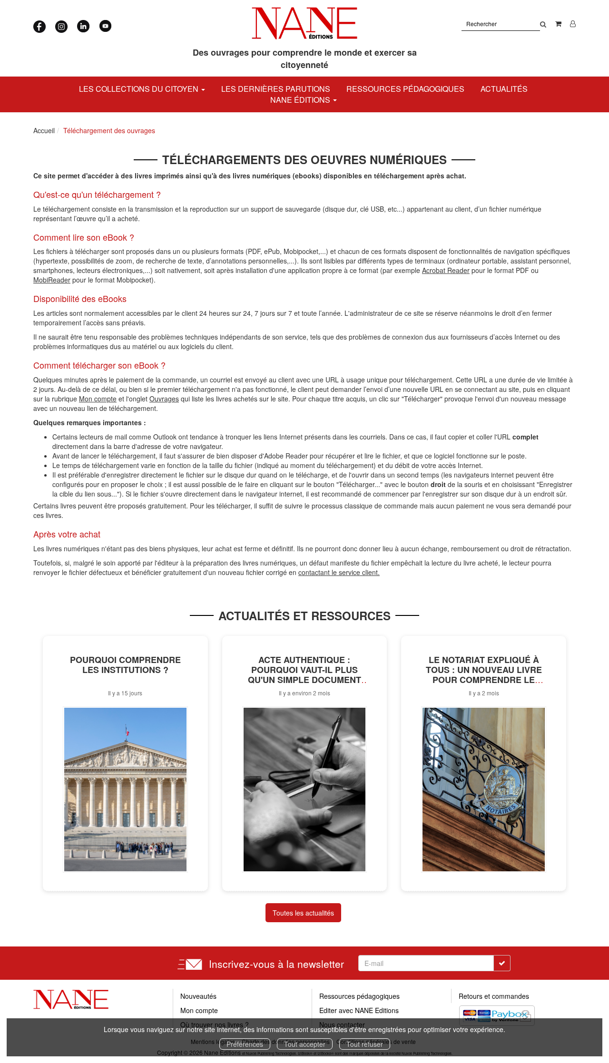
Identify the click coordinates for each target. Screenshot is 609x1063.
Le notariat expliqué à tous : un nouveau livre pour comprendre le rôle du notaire (484, 674)
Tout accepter (304, 1044)
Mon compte (199, 1010)
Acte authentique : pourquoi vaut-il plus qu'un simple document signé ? (304, 674)
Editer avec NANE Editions (359, 1010)
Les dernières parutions (275, 88)
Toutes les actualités (303, 912)
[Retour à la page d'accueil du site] (305, 23)
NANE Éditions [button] (301, 99)
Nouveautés (198, 996)
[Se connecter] (573, 23)
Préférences (244, 1044)
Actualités (504, 88)
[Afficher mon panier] (558, 23)
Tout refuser (364, 1044)
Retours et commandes (494, 996)
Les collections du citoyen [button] (139, 88)
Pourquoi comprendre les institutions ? (125, 664)
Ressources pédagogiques (405, 88)
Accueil (44, 130)
